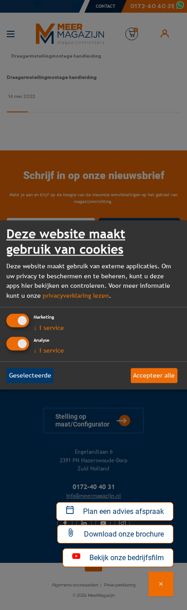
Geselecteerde (30, 375)
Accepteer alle (154, 375)
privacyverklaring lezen (76, 295)
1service (49, 327)
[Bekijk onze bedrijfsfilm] (160, 583)
